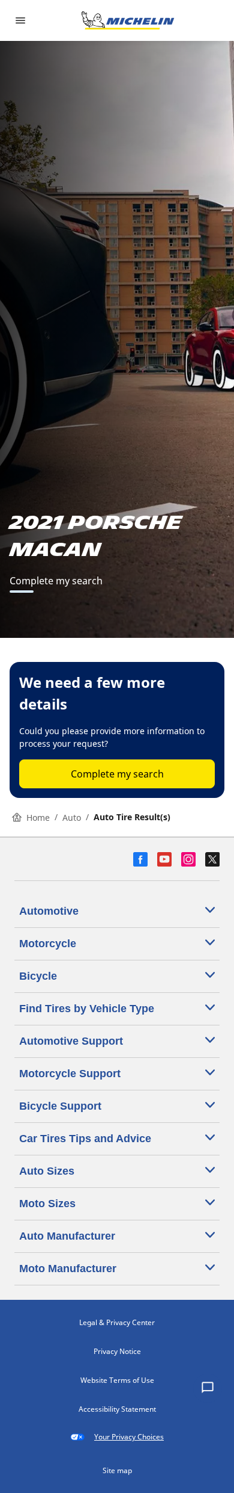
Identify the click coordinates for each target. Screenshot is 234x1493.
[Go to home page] (128, 20)
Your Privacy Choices (129, 1437)
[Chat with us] (207, 1388)
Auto (71, 817)
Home (38, 817)
